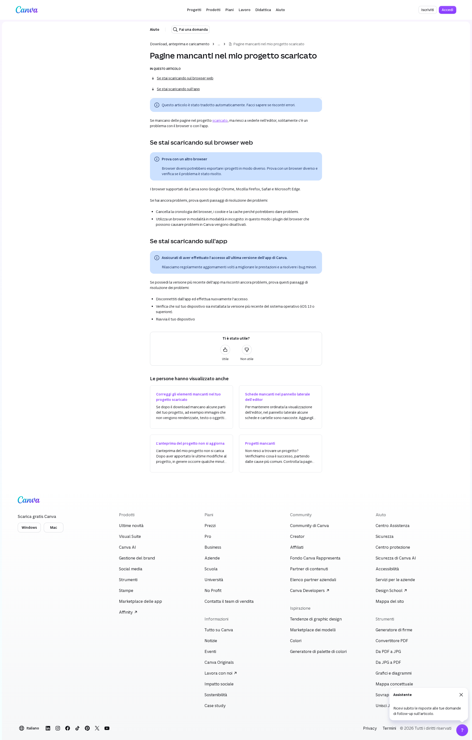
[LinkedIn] (48, 728)
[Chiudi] (461, 695)
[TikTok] (77, 728)
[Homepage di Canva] (27, 10)
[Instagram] (58, 728)
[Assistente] (462, 730)
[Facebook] (68, 728)
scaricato (220, 120)
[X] (97, 728)
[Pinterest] (87, 728)
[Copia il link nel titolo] (146, 142)
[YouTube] (107, 728)
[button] (194, 10)
